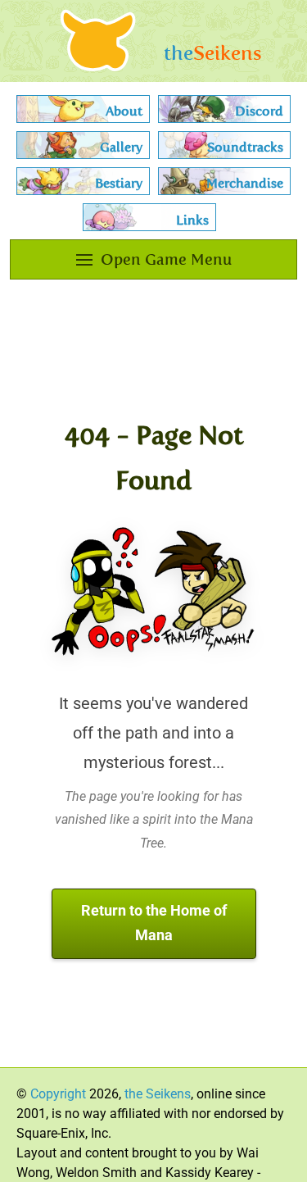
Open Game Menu (166, 259)
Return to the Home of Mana (154, 922)
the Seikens (157, 1094)
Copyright (58, 1094)
